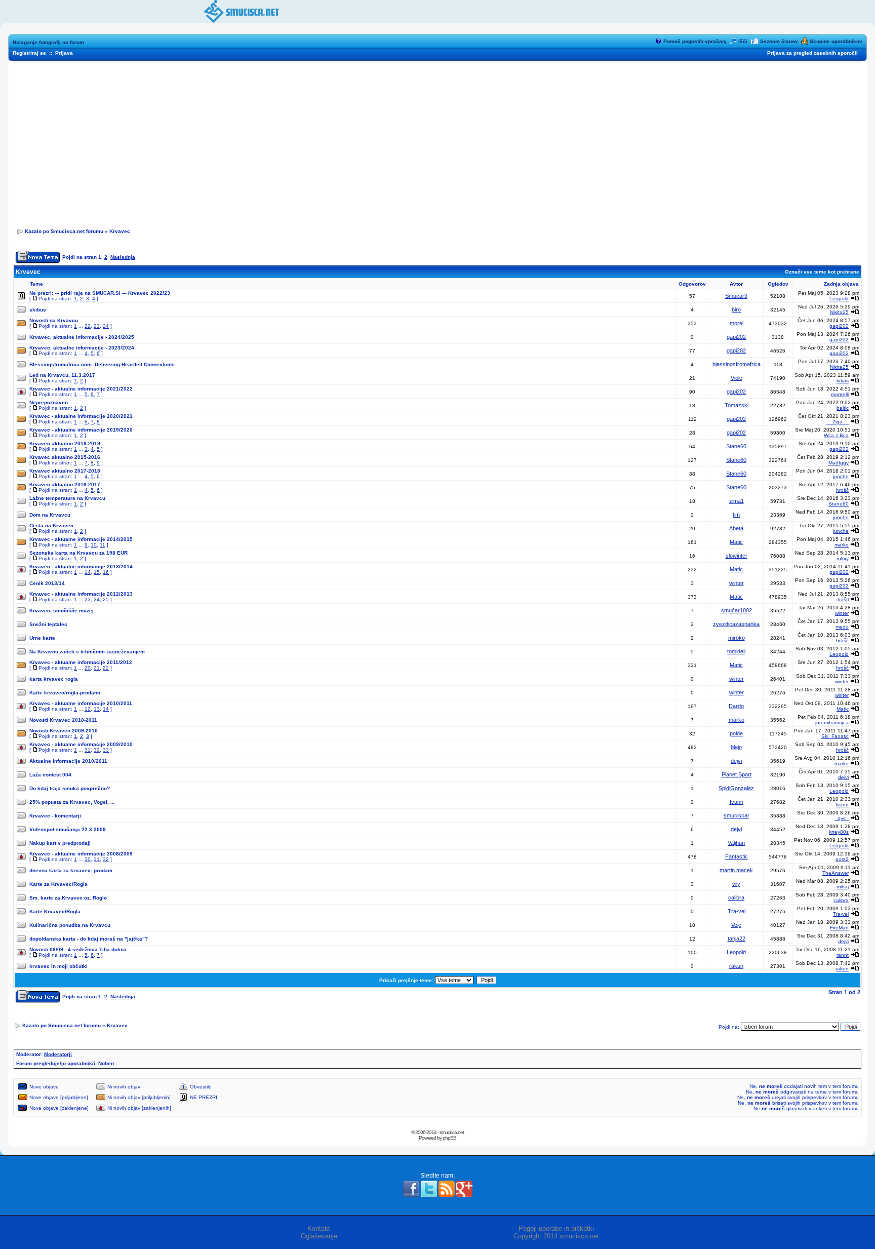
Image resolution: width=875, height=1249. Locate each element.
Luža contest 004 (50, 774)
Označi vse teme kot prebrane (822, 272)
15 (97, 572)
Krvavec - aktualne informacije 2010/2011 (80, 703)
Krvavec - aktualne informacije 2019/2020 (81, 430)
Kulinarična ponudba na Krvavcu (69, 925)
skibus (37, 310)
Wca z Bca (836, 435)
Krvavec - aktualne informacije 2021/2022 (81, 389)
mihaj (843, 886)
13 (97, 709)
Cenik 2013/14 (47, 583)
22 (88, 326)
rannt (843, 955)
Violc (736, 378)
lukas (843, 380)
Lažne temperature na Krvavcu (67, 498)
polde (736, 733)
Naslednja (122, 257)
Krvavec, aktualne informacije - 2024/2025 (81, 337)
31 (88, 750)
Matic (736, 542)
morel (736, 323)
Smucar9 (736, 296)
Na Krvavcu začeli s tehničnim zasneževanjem (87, 651)
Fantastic (736, 856)
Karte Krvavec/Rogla (55, 911)
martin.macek (736, 870)
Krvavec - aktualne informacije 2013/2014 (81, 566)
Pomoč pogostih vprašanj (695, 41)
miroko (736, 638)
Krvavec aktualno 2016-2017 (64, 484)
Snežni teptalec (48, 624)
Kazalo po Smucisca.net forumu (64, 231)
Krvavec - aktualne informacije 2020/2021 (81, 416)
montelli (840, 394)
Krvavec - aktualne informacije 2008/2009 (81, 853)
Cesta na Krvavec (51, 525)
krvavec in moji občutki (58, 966)
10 (94, 545)
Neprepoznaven (48, 402)
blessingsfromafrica (736, 364)
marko (841, 545)
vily (736, 884)
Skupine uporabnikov (836, 41)
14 (88, 572)
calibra (736, 897)
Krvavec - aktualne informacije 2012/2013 (81, 594)
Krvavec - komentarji (55, 815)
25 (106, 599)
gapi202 (839, 326)
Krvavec (119, 231)
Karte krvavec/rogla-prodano (64, 692)
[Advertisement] (437, 142)
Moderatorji (58, 1054)
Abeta (736, 528)
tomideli (736, 651)
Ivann (736, 802)
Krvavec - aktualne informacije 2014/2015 (81, 539)
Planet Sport (736, 774)
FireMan (839, 927)
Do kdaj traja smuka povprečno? (69, 788)
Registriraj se (29, 53)
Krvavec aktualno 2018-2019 (64, 443)
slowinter (736, 556)
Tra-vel (736, 911)
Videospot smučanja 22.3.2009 (67, 829)
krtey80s (839, 832)
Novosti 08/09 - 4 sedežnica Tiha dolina (78, 949)
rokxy (843, 558)
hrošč (842, 490)
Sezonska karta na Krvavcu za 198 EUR (78, 553)
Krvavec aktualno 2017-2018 (64, 471)
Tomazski (736, 405)
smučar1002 (736, 610)
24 (106, 326)
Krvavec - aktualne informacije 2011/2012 (80, 662)
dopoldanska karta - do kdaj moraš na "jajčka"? (88, 939)
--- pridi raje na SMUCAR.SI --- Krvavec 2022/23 (112, 293)
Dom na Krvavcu (49, 515)
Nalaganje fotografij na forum (48, 42)
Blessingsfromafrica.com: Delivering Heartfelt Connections (102, 364)
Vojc (736, 925)
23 (97, 326)
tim (736, 515)
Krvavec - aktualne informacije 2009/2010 (81, 744)
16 (106, 572)
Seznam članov (779, 41)
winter (736, 583)
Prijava (64, 53)
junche (841, 476)
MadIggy (838, 462)
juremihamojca (832, 722)
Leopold (839, 298)
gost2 (842, 859)
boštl (843, 599)
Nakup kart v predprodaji (60, 843)
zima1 (736, 501)
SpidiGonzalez (736, 788)
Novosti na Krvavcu (53, 320)
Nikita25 (839, 312)
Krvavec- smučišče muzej (61, 610)
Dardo (736, 706)
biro (736, 309)
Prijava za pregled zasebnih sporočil (812, 53)
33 (106, 750)
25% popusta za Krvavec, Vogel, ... (72, 802)
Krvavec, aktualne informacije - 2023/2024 (81, 347)
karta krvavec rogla (53, 679)
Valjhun (736, 843)
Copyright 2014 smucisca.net (556, 1236)
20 (88, 668)
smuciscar (736, 815)
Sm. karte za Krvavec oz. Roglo (68, 898)
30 (88, 859)
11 (102, 545)
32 (97, 750)
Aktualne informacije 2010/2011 (68, 761)
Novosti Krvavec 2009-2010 (63, 730)
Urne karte (42, 638)
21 (97, 668)
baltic (843, 408)
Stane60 (736, 446)
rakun (736, 966)
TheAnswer (835, 873)
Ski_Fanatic (835, 736)
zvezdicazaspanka (736, 624)
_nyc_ (841, 818)
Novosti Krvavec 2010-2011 (63, 720)
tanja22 (736, 938)
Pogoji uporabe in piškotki (556, 1228)
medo (842, 627)
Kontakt (318, 1228)
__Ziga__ (837, 421)
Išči (742, 41)
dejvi (736, 761)
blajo (736, 747)
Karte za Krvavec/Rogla (58, 884)
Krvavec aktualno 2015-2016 (64, 457)
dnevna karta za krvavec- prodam (70, 870)
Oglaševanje (319, 1236)
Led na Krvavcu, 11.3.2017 (62, 375)
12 (88, 709)
